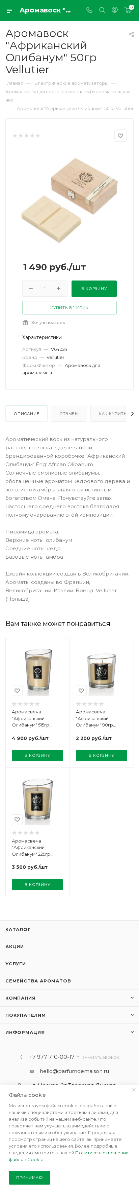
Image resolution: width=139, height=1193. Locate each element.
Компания (20, 998)
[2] (20, 136)
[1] (15, 136)
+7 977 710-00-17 (52, 1057)
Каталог (18, 929)
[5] (37, 136)
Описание (26, 413)
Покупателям (25, 1015)
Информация (25, 1032)
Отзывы (69, 413)
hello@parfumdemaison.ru (74, 1071)
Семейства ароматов (38, 980)
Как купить (113, 413)
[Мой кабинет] (115, 10)
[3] (26, 136)
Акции (14, 946)
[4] (32, 136)
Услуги (15, 963)
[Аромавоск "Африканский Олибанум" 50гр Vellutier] (69, 200)
